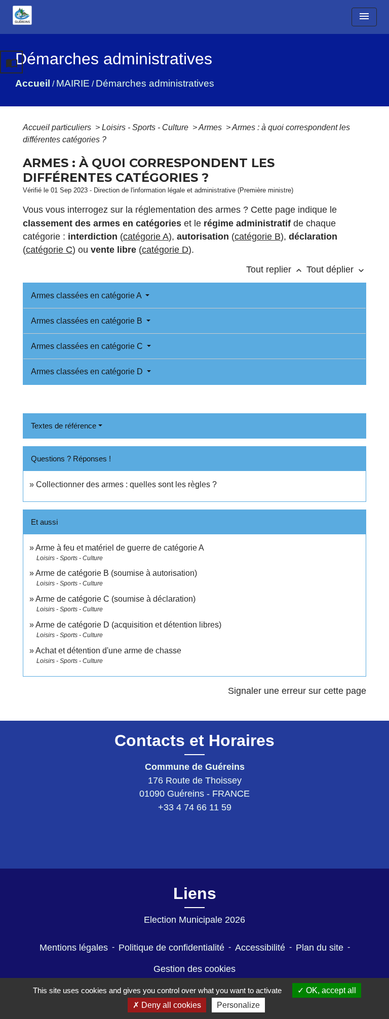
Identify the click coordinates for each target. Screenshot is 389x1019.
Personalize (238, 1005)
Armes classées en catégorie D (88, 371)
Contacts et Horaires (194, 740)
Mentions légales (74, 948)
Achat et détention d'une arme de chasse (108, 650)
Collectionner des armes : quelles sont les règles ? (126, 484)
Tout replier (275, 269)
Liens (194, 893)
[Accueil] (22, 15)
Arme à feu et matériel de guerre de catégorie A (119, 547)
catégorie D (165, 250)
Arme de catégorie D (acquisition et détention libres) (128, 624)
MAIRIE (73, 83)
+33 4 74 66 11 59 (194, 807)
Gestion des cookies (194, 969)
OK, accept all (330, 990)
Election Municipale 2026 (194, 920)
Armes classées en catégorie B (87, 321)
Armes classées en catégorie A (87, 295)
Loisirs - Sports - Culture (146, 127)
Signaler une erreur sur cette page (297, 691)
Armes (211, 127)
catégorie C (49, 250)
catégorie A (146, 236)
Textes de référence (63, 425)
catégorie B (258, 236)
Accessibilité (260, 948)
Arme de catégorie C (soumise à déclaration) (115, 599)
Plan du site (319, 948)
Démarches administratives (155, 83)
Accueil (32, 83)
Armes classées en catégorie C (88, 346)
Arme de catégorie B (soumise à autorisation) (116, 573)
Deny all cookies (170, 1005)
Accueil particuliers (58, 127)
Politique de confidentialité (171, 948)
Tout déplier (336, 269)
